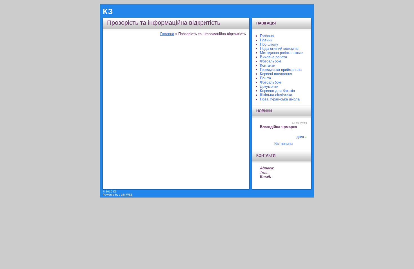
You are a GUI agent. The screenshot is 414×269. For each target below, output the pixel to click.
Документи (269, 86)
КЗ (108, 11)
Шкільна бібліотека (276, 95)
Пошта (265, 78)
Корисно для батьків (277, 91)
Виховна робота (273, 57)
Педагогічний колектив (279, 48)
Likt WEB (127, 194)
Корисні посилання (276, 74)
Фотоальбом (270, 61)
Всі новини (283, 144)
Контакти (267, 65)
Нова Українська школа (280, 99)
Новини (266, 40)
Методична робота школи (281, 53)
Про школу (269, 44)
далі (300, 136)
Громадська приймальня (281, 70)
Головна (167, 34)
